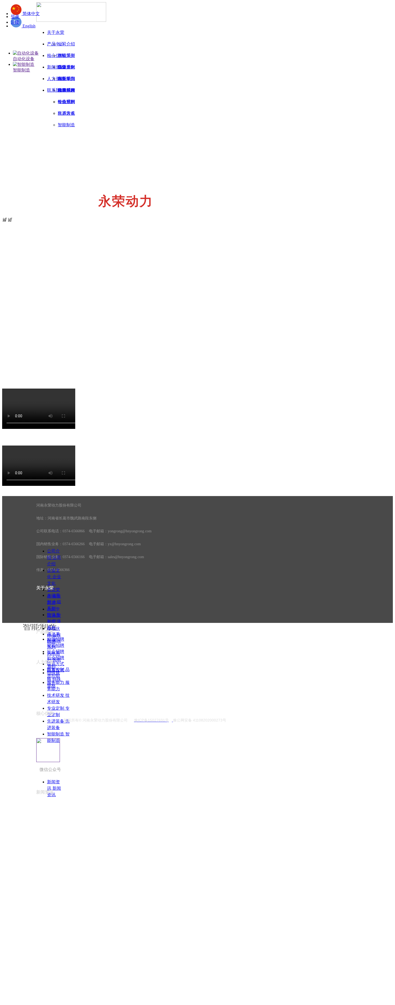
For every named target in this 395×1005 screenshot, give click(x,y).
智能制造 (21, 70)
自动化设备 (23, 58)
